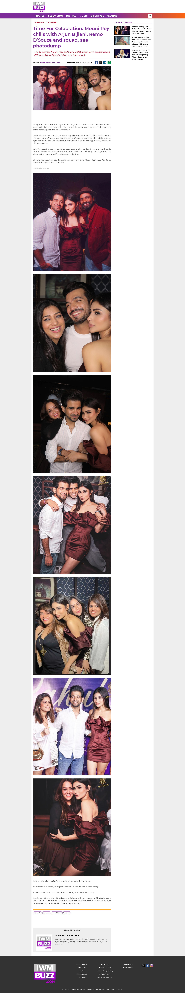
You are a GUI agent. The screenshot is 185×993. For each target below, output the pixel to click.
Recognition (82, 974)
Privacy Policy (104, 974)
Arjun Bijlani (38, 913)
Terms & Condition (104, 977)
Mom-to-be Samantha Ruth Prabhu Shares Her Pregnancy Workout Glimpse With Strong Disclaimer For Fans (141, 41)
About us (81, 967)
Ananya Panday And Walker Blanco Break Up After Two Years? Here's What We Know (141, 30)
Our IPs (82, 971)
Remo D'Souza (56, 913)
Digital (71, 16)
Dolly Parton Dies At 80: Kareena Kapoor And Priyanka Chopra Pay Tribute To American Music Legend (141, 54)
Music (83, 16)
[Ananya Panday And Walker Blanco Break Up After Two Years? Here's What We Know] (122, 30)
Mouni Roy (46, 913)
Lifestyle (97, 16)
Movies (40, 16)
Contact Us (127, 967)
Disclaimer (82, 977)
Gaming (112, 16)
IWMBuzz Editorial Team (50, 62)
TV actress (66, 913)
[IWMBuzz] (39, 7)
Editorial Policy (105, 967)
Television (55, 16)
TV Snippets (52, 22)
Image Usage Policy (105, 971)
